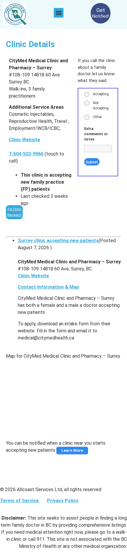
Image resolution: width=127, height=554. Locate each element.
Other (97, 117)
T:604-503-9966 (26, 154)
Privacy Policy (62, 500)
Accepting (101, 94)
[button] (59, 13)
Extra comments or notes (96, 134)
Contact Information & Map (48, 287)
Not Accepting (101, 105)
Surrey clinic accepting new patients (58, 240)
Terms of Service (20, 500)
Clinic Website (24, 140)
